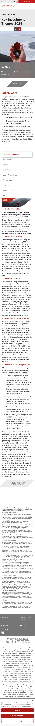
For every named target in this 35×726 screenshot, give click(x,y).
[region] (17, 711)
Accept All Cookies (17, 715)
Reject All (17, 710)
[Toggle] (32, 6)
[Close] (32, 700)
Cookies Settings (17, 721)
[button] (14, 1)
